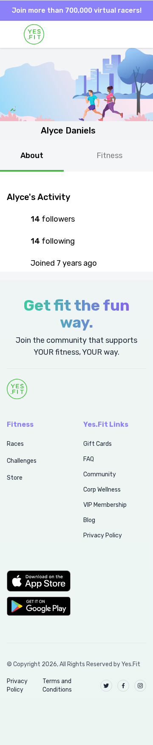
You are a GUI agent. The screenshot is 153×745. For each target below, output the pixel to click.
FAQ (88, 459)
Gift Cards (97, 444)
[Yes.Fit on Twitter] (106, 686)
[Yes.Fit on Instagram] (140, 686)
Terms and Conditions (57, 685)
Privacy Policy (102, 535)
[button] (36, 581)
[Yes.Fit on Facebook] (123, 686)
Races (15, 444)
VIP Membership (105, 505)
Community (99, 474)
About (31, 155)
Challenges (22, 460)
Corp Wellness (102, 489)
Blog (89, 520)
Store (15, 477)
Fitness (109, 155)
